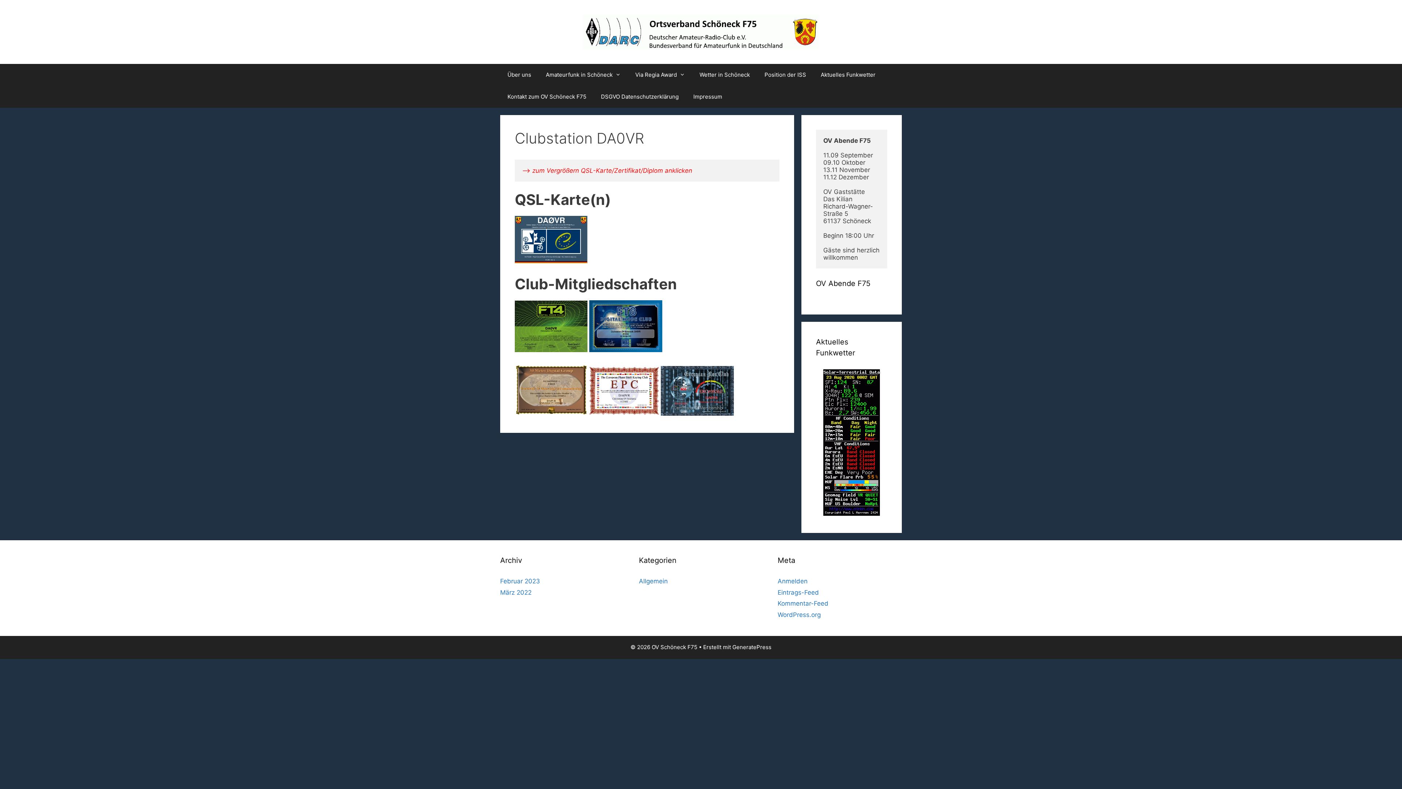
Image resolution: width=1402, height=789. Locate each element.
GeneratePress (751, 647)
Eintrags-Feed (798, 592)
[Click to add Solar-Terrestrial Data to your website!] (851, 513)
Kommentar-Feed (803, 603)
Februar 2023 (520, 581)
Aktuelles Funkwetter (848, 74)
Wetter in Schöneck (725, 74)
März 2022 (516, 592)
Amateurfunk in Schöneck (579, 74)
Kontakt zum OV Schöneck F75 (546, 96)
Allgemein (653, 581)
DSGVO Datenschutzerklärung (640, 96)
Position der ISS (785, 74)
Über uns (519, 74)
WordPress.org (799, 614)
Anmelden (793, 581)
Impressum (707, 96)
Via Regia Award (656, 74)
